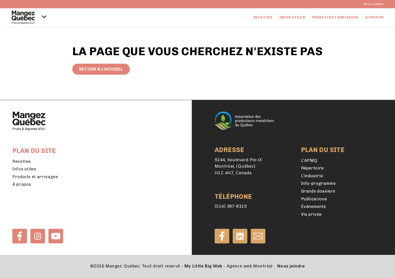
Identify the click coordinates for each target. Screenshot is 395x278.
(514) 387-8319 (231, 206)
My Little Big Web (203, 266)
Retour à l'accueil (101, 69)
